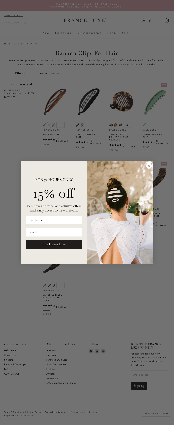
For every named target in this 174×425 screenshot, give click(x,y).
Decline (122, 419)
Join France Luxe (54, 244)
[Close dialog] (149, 166)
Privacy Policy (125, 411)
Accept (85, 419)
